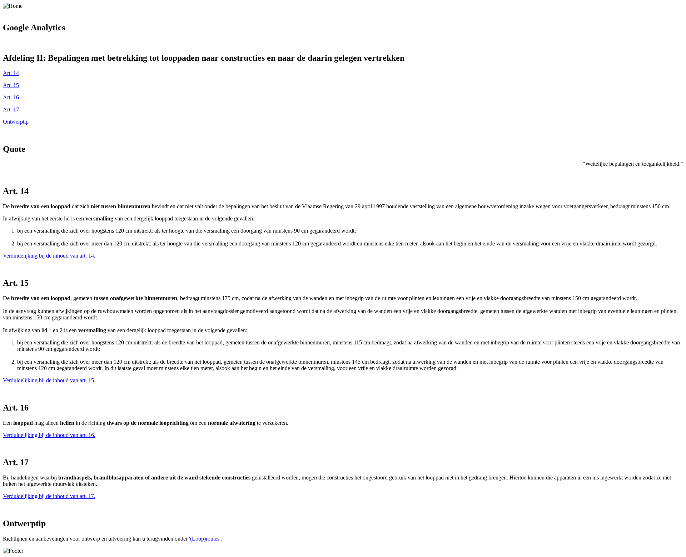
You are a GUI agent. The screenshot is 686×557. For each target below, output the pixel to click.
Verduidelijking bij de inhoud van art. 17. (49, 496)
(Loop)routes (204, 539)
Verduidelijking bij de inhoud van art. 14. (49, 256)
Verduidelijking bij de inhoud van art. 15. (49, 380)
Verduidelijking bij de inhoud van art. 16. (49, 435)
